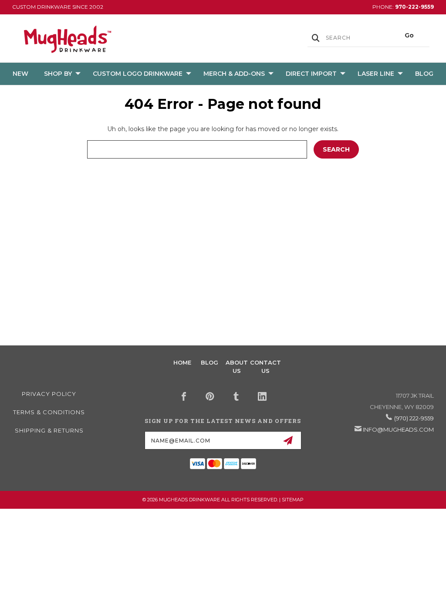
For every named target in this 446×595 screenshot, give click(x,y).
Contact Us (265, 366)
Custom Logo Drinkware (137, 74)
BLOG (209, 362)
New (20, 74)
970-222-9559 (414, 6)
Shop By (58, 74)
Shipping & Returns (49, 430)
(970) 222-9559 (414, 418)
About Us (237, 366)
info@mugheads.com (398, 429)
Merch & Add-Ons (234, 74)
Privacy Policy (49, 393)
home (182, 362)
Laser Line (376, 74)
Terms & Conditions (49, 412)
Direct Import (311, 74)
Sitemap (293, 500)
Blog (424, 74)
